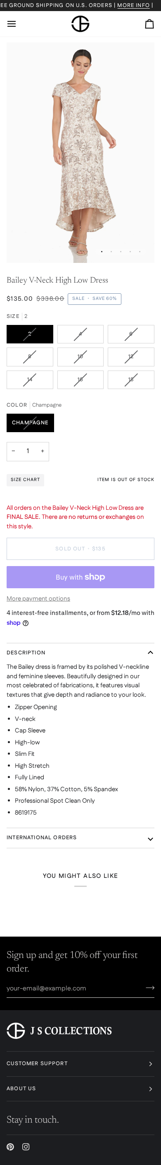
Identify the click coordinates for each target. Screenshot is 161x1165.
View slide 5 (139, 251)
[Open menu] (19, 24)
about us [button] (21, 1088)
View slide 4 (130, 251)
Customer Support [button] (37, 1063)
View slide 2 (111, 251)
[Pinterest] (10, 1147)
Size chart (25, 480)
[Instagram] (26, 1147)
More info (133, 5)
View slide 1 (101, 251)
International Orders (42, 837)
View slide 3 (120, 251)
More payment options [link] (38, 598)
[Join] (147, 987)
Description (26, 652)
